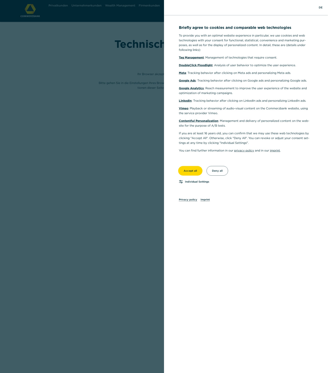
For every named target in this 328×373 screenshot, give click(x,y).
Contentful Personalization (198, 121)
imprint (275, 150)
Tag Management (191, 57)
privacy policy (244, 150)
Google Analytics (191, 88)
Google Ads (187, 80)
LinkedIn (185, 101)
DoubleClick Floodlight (196, 65)
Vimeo (183, 108)
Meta (182, 73)
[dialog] (164, 186)
